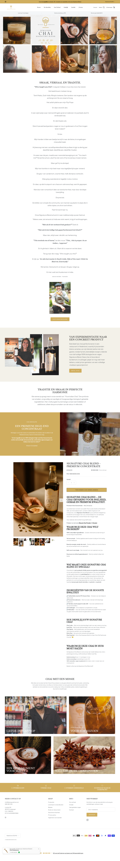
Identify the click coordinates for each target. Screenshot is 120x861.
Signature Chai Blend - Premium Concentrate (84, 465)
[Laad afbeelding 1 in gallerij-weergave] (38, 499)
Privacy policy (52, 815)
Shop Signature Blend (60, 319)
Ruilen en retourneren (54, 810)
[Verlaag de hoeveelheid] (68, 483)
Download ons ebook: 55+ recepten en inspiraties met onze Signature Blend (60, 1)
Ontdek (73, 7)
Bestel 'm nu (75, 370)
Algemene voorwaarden (55, 817)
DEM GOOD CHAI (75, 474)
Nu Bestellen (47, 7)
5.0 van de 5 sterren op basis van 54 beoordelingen (68, 853)
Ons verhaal (72, 802)
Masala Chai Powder (85, 523)
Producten (51, 802)
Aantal (69, 479)
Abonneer (92, 814)
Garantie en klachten (54, 812)
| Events (81, 7)
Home (39, 7)
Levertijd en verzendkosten (55, 805)
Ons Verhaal (57, 7)
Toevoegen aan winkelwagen (86, 490)
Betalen (50, 807)
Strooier (94, 523)
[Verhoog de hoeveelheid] (74, 483)
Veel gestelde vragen (75, 807)
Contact (71, 810)
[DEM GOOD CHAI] (11, 7)
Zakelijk (66, 7)
